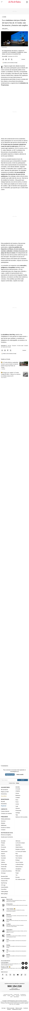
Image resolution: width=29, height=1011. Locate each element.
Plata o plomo (19, 855)
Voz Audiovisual (22, 994)
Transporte (14, 345)
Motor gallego (4, 893)
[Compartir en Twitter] (12, 59)
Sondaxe (8, 995)
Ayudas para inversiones (7, 837)
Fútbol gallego (4, 891)
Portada (3, 842)
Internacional (4, 851)
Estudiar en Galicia (20, 849)
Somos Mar (4, 866)
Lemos (17, 804)
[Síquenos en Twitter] (6, 974)
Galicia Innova (19, 866)
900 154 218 (14, 986)
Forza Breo (3, 889)
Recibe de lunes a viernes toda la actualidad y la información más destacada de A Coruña (16, 935)
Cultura (3, 860)
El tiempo (3, 873)
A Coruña (18, 789)
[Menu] (2, 2)
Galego (17, 783)
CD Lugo (3, 885)
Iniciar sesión (20, 774)
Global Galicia (19, 847)
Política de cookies (19, 1008)
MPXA (11, 996)
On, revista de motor (20, 879)
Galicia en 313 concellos (21, 817)
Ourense (18, 808)
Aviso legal (3, 1008)
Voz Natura (17, 995)
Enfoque (18, 860)
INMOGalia (3, 825)
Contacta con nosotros (6, 813)
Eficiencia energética (6, 834)
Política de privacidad (10, 1008)
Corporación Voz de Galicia (8, 994)
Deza (17, 799)
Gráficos (3, 862)
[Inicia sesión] (27, 2)
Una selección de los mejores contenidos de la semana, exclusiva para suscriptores (15, 910)
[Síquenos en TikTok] (21, 974)
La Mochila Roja (19, 864)
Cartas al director (5, 811)
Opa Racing (4, 882)
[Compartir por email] (6, 59)
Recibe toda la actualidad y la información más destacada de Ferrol (16, 940)
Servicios (3, 821)
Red (17, 853)
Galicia (2, 845)
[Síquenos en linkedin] (14, 974)
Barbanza (18, 795)
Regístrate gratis (10, 774)
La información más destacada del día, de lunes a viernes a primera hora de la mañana (16, 900)
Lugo (17, 806)
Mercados (18, 870)
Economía (3, 847)
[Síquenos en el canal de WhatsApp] (25, 974)
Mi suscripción (4, 789)
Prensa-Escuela (23, 995)
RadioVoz (4, 995)
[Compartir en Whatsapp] (3, 59)
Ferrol (17, 801)
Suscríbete (4, 796)
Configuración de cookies (16, 1009)
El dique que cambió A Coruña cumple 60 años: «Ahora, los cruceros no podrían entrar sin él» (11, 374)
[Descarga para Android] (26, 963)
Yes (16, 875)
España (3, 849)
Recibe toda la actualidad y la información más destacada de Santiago (16, 946)
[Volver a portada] (14, 2)
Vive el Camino (19, 862)
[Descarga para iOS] (23, 963)
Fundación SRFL (16, 994)
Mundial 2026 (4, 876)
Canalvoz (13, 995)
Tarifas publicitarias (5, 819)
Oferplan (3, 823)
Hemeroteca (4, 793)
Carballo (18, 797)
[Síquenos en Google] (2, 978)
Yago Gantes (3, 377)
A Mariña (18, 791)
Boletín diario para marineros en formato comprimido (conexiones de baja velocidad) (14, 925)
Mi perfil (3, 801)
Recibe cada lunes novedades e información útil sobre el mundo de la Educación (16, 915)
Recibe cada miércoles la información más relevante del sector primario (16, 920)
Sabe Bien (18, 845)
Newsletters (4, 803)
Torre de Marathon (5, 878)
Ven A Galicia (19, 858)
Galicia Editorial (16, 996)
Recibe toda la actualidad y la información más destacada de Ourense (16, 955)
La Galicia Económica (6, 871)
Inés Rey (9, 345)
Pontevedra (18, 810)
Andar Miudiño (4, 887)
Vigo (17, 814)
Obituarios (3, 868)
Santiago (18, 812)
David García (4, 28)
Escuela (17, 877)
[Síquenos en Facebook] (2, 974)
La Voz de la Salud (20, 842)
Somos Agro (4, 864)
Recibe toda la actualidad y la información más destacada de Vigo (16, 951)
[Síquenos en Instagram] (10, 974)
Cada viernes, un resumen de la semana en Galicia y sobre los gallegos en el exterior (16, 931)
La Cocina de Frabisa (21, 851)
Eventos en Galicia (5, 827)
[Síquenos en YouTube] (17, 974)
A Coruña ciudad (20, 345)
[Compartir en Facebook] (9, 59)
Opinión (3, 853)
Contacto (3, 829)
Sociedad (3, 858)
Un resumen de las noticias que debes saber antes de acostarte (16, 905)
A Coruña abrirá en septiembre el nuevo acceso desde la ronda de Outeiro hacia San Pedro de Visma (9, 364)
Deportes (3, 855)
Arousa (17, 793)
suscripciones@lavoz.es (14, 989)
